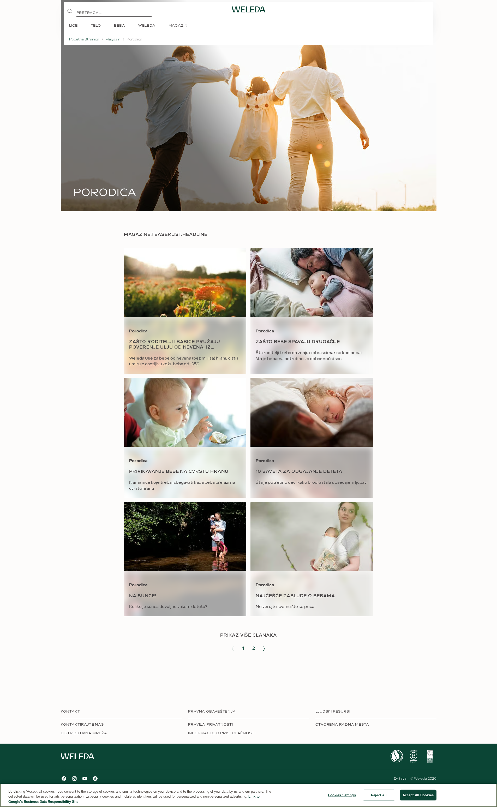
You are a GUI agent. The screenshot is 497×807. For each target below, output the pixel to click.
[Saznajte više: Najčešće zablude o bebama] (311, 559)
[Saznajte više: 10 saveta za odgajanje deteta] (311, 438)
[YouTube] (85, 778)
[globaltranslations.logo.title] (248, 9)
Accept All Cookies (418, 795)
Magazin (112, 39)
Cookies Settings (342, 795)
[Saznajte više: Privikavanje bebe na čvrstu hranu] (185, 438)
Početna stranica (84, 39)
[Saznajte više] (397, 756)
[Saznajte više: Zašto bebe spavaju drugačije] (311, 311)
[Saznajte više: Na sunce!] (185, 559)
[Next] (264, 648)
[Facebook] (64, 778)
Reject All (379, 795)
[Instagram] (74, 778)
